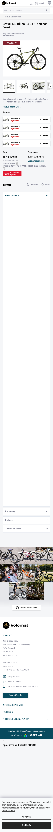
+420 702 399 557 (15, 681)
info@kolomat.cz (14, 676)
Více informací (8, 810)
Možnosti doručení (36, 161)
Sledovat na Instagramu (28, 608)
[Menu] (50, 3)
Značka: (8, 35)
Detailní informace (11, 107)
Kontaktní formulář (15, 695)
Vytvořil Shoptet (16, 735)
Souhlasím (26, 825)
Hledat (47, 10)
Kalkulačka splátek (14, 173)
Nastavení (26, 817)
